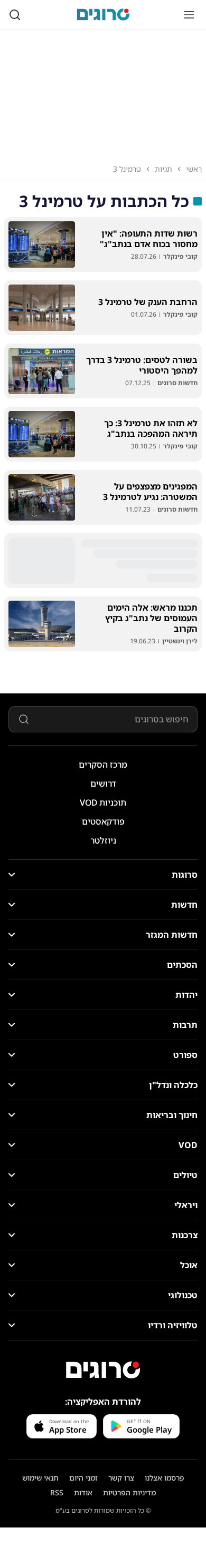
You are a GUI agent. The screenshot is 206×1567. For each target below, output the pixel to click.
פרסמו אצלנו (164, 1478)
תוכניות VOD (103, 802)
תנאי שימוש (40, 1478)
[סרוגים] (103, 1370)
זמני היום (83, 1478)
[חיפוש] (14, 14)
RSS (56, 1492)
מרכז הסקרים (103, 764)
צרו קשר (121, 1478)
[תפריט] (189, 14)
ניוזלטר (103, 840)
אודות (83, 1492)
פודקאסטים (103, 821)
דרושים (103, 783)
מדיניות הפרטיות (129, 1492)
